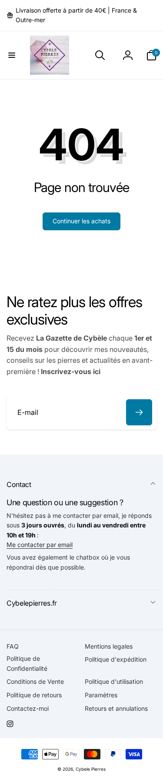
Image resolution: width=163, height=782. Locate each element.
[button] (11, 55)
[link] (81, 15)
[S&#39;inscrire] (139, 412)
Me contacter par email (40, 544)
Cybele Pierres (91, 769)
